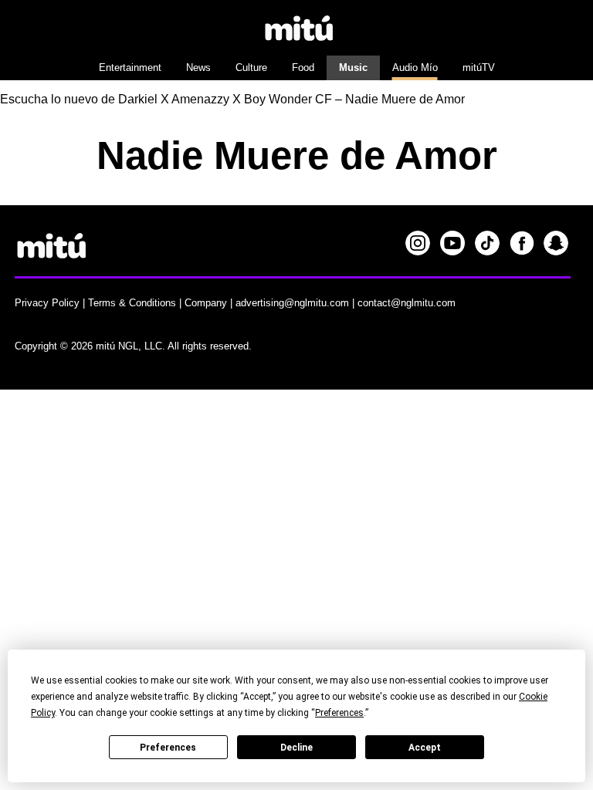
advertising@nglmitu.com (292, 303)
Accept (424, 747)
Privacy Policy (47, 303)
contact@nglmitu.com (406, 303)
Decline (296, 747)
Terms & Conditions (132, 303)
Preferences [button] (339, 712)
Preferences (168, 747)
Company (206, 303)
